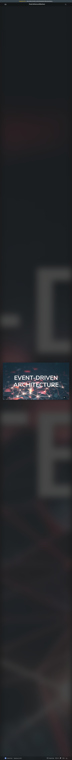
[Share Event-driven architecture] (60, 758)
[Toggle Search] (65, 4)
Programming (51, 758)
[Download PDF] (67, 758)
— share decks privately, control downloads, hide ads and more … (36, 1)
